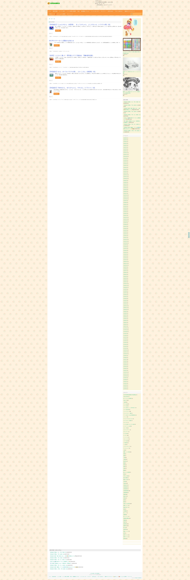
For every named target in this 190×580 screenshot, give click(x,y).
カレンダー (125, 422)
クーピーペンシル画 (127, 426)
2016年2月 (125, 368)
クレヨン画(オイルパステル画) (63, 83)
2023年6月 (125, 206)
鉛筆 (124, 533)
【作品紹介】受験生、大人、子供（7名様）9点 (58, 552)
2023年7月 (125, 204)
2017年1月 (125, 348)
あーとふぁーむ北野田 (127, 398)
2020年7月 (125, 270)
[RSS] (189, 237)
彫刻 (124, 474)
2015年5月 (125, 385)
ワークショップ (126, 448)
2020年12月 (125, 261)
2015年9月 (125, 377)
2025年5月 (125, 165)
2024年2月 (125, 191)
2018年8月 (125, 313)
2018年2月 (125, 324)
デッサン (125, 435)
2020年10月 (125, 265)
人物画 (86, 36)
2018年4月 (125, 320)
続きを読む (57, 30)
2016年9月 (125, 355)
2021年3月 (125, 256)
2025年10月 (125, 156)
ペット (84, 36)
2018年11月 (125, 307)
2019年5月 (125, 296)
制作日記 (125, 461)
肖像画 (93, 99)
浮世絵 (124, 498)
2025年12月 (125, 152)
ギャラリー (89, 576)
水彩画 (64, 36)
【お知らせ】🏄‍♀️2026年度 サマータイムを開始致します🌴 (60, 561)
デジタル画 (125, 433)
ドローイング (125, 439)
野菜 (101, 36)
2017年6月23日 (55, 51)
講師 (51, 36)
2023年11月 (125, 197)
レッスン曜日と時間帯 (65, 576)
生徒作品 (96, 36)
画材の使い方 (125, 507)
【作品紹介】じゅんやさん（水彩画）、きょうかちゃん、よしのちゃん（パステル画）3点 (79, 24)
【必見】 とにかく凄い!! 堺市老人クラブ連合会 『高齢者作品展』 (71, 55)
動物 (88, 36)
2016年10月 (125, 353)
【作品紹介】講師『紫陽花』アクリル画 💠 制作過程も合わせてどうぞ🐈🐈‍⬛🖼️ (64, 567)
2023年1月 (125, 215)
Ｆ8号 (101, 83)
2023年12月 (125, 195)
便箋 (124, 453)
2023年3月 (125, 211)
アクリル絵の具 (126, 409)
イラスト (77, 36)
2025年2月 (125, 171)
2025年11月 (125, 154)
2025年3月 (125, 169)
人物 (124, 450)
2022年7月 (125, 226)
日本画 (124, 481)
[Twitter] (189, 235)
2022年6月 (125, 228)
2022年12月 (125, 217)
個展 (124, 455)
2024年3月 (125, 189)
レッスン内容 (59, 576)
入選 (124, 457)
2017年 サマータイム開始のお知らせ (61, 40)
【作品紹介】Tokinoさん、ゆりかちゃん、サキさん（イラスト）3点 (72, 88)
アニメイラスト (61, 99)
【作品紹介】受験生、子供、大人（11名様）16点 (58, 565)
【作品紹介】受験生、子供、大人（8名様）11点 (131, 114)
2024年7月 (125, 184)
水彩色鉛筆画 (125, 490)
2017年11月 (125, 329)
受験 (124, 466)
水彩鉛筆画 (125, 492)
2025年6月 (125, 163)
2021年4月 (125, 254)
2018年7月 (125, 315)
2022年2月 (125, 235)
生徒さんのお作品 (68, 36)
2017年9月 (125, 333)
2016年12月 (125, 350)
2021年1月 (125, 259)
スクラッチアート (126, 429)
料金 (71, 576)
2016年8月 (125, 357)
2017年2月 (125, 346)
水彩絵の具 (125, 485)
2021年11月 (125, 241)
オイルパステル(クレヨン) (128, 418)
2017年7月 (125, 337)
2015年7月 (125, 381)
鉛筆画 (124, 538)
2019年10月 (125, 287)
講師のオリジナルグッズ (108, 576)
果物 (81, 67)
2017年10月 (125, 331)
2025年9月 (125, 158)
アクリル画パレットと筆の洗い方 (129, 407)
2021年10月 (125, 243)
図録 (124, 470)
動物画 (90, 36)
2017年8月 (125, 335)
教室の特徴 (54, 576)
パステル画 (61, 36)
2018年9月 (125, 311)
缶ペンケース (125, 516)
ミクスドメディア (126, 446)
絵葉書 (124, 514)
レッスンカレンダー (83, 576)
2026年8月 (125, 138)
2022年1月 (125, 237)
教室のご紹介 (125, 479)
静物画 (106, 36)
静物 (103, 36)
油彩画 (70, 83)
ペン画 (124, 444)
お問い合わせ (94, 576)
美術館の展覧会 (126, 518)
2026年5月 (125, 143)
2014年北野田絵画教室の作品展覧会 (129, 394)
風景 (108, 36)
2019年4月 (125, 298)
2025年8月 (125, 160)
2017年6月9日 (55, 83)
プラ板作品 (125, 442)
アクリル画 (125, 404)
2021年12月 (125, 239)
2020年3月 (125, 278)
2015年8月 (125, 379)
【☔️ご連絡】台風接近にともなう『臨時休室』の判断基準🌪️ (60, 563)
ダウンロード (125, 431)
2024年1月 (125, 193)
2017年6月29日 (55, 36)
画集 (124, 509)
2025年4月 (125, 167)
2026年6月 (125, 141)
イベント (60, 67)
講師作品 (125, 525)
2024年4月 (125, 187)
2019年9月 (125, 289)
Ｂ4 (96, 99)
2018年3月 (125, 322)
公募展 (124, 459)
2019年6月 (125, 294)
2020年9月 (125, 267)
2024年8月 (125, 182)
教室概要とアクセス (76, 576)
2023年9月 (125, 200)
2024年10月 (125, 178)
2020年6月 (125, 272)
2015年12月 (125, 372)
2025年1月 (125, 173)
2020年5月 (125, 274)
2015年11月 (125, 374)
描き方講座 (125, 477)
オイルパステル (82, 83)
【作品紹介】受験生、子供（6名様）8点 (130, 105)
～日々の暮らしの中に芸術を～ (95, 573)
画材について (125, 505)
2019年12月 (125, 283)
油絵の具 (125, 496)
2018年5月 (125, 318)
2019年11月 (125, 285)
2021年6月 (125, 250)
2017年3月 (125, 344)
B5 (73, 36)
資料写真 (125, 529)
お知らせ (60, 51)
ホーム (50, 576)
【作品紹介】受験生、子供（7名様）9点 (130, 111)
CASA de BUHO (125, 396)
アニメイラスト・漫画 (127, 413)
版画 (124, 501)
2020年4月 (125, 276)
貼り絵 (124, 527)
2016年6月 (125, 361)
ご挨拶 (124, 402)
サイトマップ (130, 576)
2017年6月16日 (55, 67)
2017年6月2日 (55, 99)
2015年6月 (125, 383)
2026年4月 (125, 145)
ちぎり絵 (65, 67)
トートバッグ (125, 437)
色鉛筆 (124, 522)
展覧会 (77, 67)
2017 (51, 18)
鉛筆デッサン (125, 536)
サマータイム (66, 51)
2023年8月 (125, 202)
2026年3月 (125, 147)
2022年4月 (125, 232)
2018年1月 (125, 326)
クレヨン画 (87, 83)
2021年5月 (125, 252)
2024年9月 (125, 180)
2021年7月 (125, 248)
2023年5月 (125, 208)
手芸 (79, 67)
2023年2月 (125, 213)
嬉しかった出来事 (126, 472)
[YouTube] (189, 233)
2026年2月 (125, 149)
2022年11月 (125, 219)
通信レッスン (125, 531)
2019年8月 (125, 291)
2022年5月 (125, 230)
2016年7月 (125, 359)
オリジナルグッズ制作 (127, 420)
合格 (124, 468)
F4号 (74, 36)
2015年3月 (125, 388)
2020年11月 (125, 263)
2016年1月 (125, 370)
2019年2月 (125, 302)
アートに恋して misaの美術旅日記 (129, 415)
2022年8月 (125, 224)
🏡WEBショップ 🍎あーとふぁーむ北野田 (120, 576)
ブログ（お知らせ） (100, 576)
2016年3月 (125, 366)
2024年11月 (125, 176)
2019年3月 (125, 300)
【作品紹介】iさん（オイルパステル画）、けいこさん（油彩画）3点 (72, 71)
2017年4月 (125, 342)
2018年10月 (125, 309)
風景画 (110, 36)
